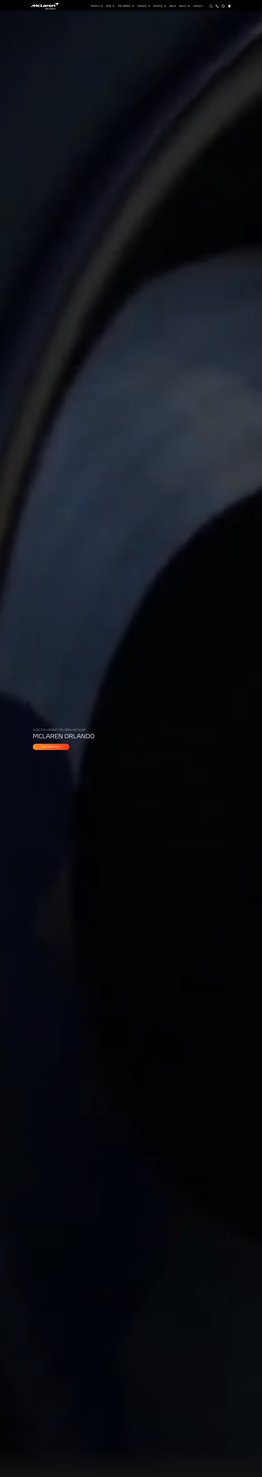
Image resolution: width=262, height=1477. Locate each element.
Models (95, 6)
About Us (184, 6)
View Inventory (51, 747)
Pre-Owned (124, 6)
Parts (172, 6)
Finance (142, 6)
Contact (198, 6)
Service (158, 6)
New (109, 6)
